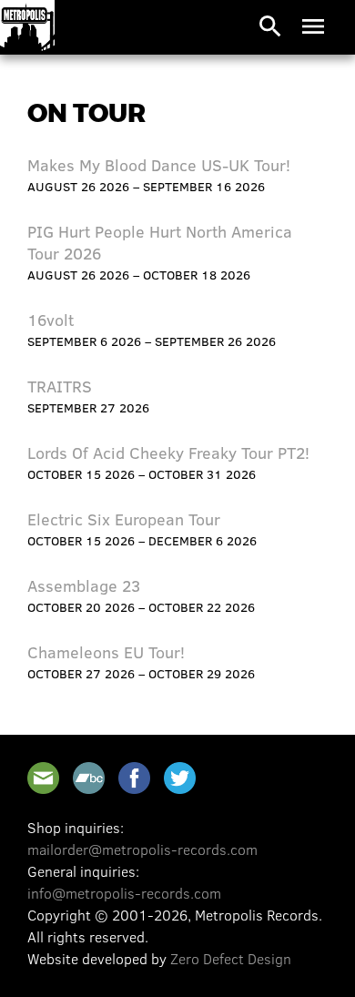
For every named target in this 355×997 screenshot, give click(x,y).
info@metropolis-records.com (124, 892)
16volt (50, 320)
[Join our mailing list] (43, 778)
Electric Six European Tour (123, 519)
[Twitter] (180, 778)
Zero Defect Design (230, 958)
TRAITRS (59, 386)
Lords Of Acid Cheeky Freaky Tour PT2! (168, 452)
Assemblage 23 (83, 585)
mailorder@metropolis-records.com (142, 849)
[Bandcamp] (89, 778)
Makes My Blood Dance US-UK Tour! (158, 165)
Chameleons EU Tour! (106, 652)
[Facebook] (134, 778)
